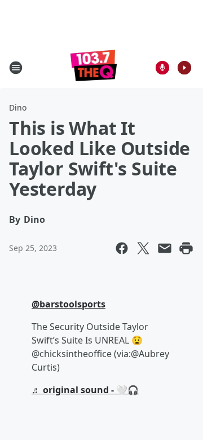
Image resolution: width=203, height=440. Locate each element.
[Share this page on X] (143, 248)
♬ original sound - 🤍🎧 (85, 390)
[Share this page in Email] (165, 248)
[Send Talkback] (162, 67)
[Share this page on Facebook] (122, 248)
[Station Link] (93, 67)
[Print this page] (186, 248)
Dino (18, 107)
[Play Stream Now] (184, 67)
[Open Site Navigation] (16, 67)
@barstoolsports (68, 304)
